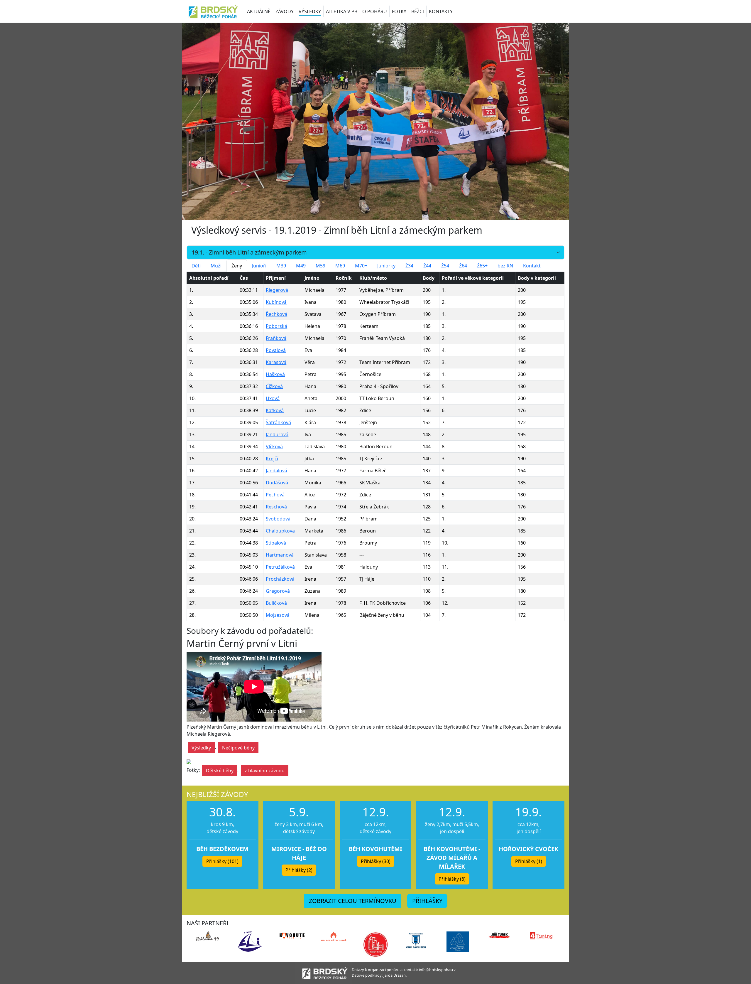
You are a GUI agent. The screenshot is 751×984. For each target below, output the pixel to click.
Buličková (276, 603)
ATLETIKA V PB (341, 11)
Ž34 (409, 265)
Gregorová (278, 591)
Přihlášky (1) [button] (528, 861)
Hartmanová (280, 555)
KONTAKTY (441, 11)
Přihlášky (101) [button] (222, 861)
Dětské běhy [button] (220, 770)
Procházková (280, 579)
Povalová (276, 350)
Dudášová (277, 482)
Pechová (275, 494)
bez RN (505, 265)
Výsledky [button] (201, 747)
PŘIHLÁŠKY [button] (427, 901)
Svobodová (278, 518)
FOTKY (399, 11)
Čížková (274, 386)
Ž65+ (482, 265)
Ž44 (427, 265)
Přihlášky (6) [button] (452, 879)
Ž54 (445, 265)
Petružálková (280, 567)
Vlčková (274, 446)
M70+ (361, 265)
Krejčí (272, 458)
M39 (281, 265)
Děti (196, 265)
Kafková (275, 410)
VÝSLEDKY (310, 11)
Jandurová (277, 434)
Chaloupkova (280, 531)
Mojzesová (278, 615)
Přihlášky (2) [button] (298, 870)
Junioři (259, 265)
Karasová (276, 362)
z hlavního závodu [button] (265, 770)
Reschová (276, 506)
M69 (340, 265)
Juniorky (386, 265)
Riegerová (277, 290)
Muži (216, 265)
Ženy (236, 265)
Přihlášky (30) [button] (375, 861)
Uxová (273, 398)
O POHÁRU (374, 11)
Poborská (276, 326)
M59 (320, 265)
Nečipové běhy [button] (238, 747)
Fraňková (276, 338)
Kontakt (532, 265)
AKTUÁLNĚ (258, 11)
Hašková (275, 374)
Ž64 (463, 265)
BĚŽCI (417, 11)
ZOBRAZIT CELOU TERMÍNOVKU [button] (352, 901)
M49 (301, 265)
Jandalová (276, 470)
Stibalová (276, 543)
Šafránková (278, 422)
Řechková (276, 314)
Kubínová (276, 302)
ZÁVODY (284, 11)
